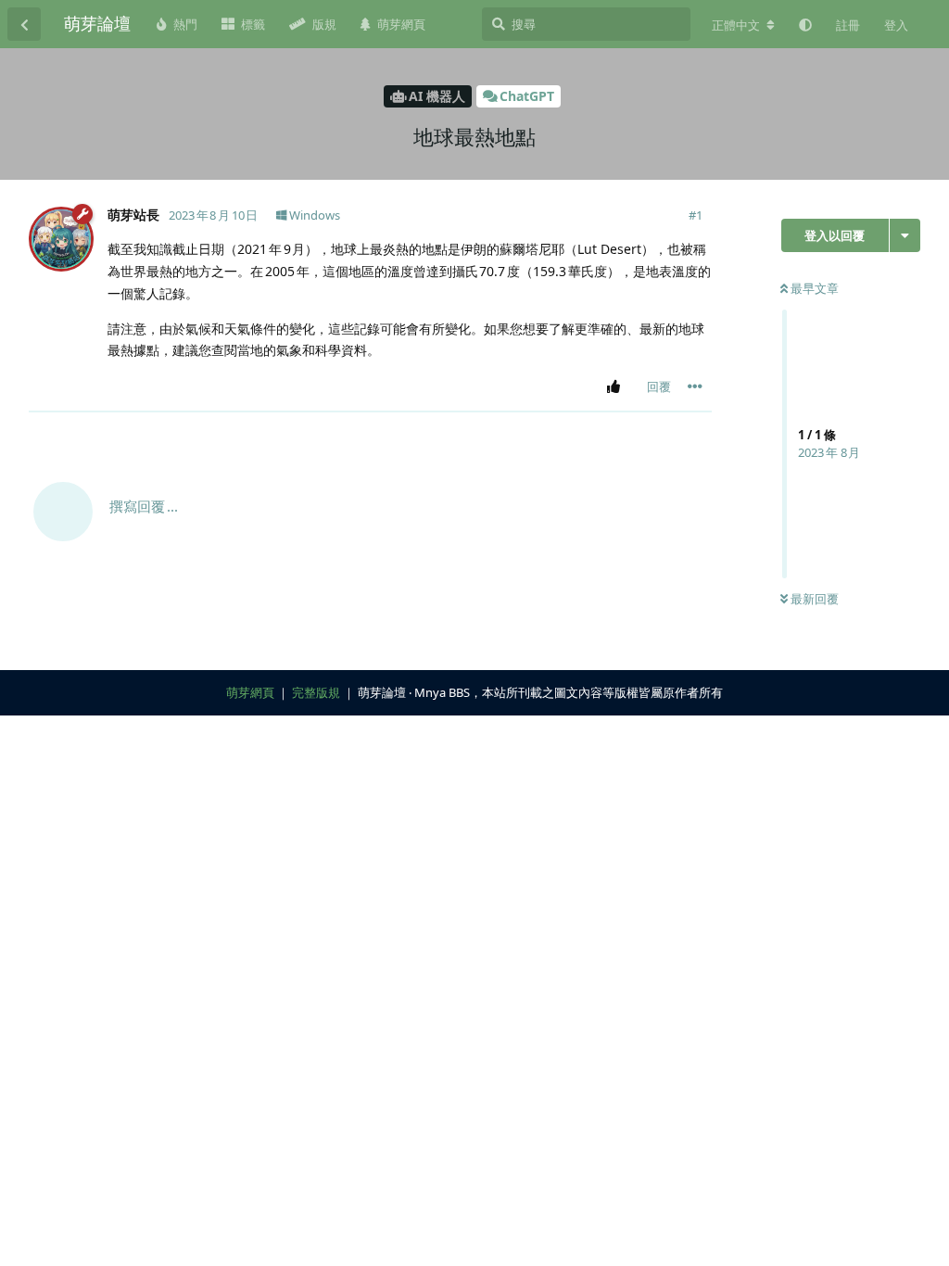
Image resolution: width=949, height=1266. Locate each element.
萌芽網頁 (250, 692)
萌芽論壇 (97, 23)
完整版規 (316, 692)
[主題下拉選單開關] (905, 235)
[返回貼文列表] (24, 24)
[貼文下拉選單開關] (695, 386)
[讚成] (617, 387)
